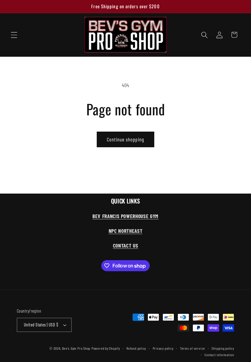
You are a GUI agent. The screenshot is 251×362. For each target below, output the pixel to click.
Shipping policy (223, 348)
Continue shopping (125, 139)
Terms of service (192, 348)
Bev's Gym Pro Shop (76, 348)
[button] (14, 34)
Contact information (219, 354)
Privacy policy (163, 348)
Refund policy (136, 348)
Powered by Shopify (106, 348)
